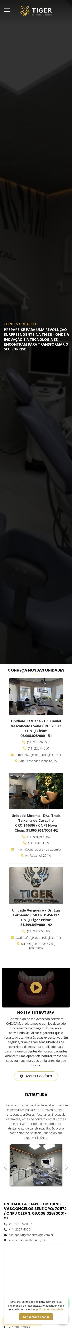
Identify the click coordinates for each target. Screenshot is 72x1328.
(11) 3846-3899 (38, 843)
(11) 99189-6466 (38, 837)
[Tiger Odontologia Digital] (36, 11)
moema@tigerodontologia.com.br (38, 849)
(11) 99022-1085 (38, 931)
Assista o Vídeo (38, 1076)
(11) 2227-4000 (38, 748)
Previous (7, 1166)
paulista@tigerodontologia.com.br (38, 937)
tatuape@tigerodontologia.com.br (38, 755)
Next (65, 1166)
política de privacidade (50, 1309)
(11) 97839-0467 (38, 742)
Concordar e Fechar (36, 1316)
